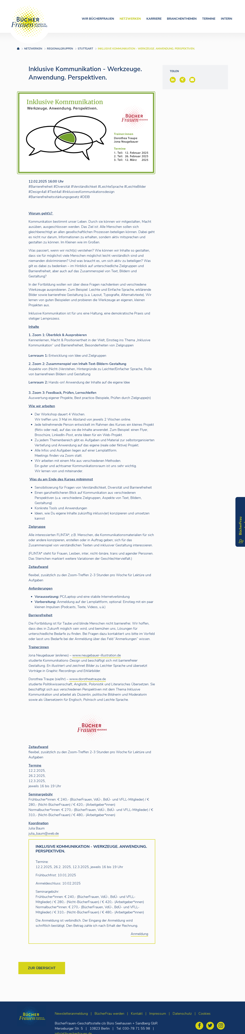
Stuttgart (85, 48)
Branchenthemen (182, 19)
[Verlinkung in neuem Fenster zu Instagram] (222, 1026)
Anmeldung (139, 934)
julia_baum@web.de (44, 833)
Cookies (204, 1013)
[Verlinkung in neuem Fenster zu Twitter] (211, 1026)
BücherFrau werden (109, 1013)
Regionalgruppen (60, 48)
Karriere (154, 19)
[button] (173, 80)
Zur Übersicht (42, 968)
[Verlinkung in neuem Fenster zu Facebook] (200, 1026)
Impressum (157, 1013)
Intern (226, 19)
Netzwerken (130, 19)
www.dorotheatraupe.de (87, 679)
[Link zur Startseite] (20, 48)
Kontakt (137, 1013)
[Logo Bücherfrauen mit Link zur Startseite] (29, 21)
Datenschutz (182, 1013)
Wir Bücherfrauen (98, 19)
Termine (208, 19)
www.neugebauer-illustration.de (96, 655)
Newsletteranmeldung (71, 1013)
